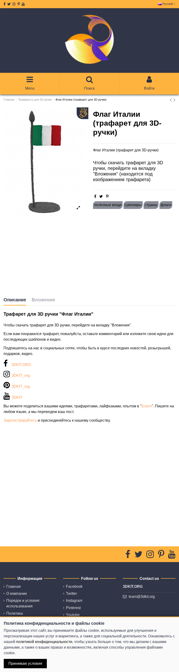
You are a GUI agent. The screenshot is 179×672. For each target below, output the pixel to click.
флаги (166, 205)
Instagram (74, 601)
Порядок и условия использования (22, 603)
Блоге (146, 406)
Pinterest (73, 608)
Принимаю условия (25, 663)
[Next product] (174, 100)
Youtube (73, 615)
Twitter (71, 593)
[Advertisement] (134, 253)
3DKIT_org (21, 375)
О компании (16, 593)
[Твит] (101, 196)
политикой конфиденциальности (44, 642)
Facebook (74, 586)
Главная (13, 586)
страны (151, 205)
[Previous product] (171, 100)
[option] (44, 163)
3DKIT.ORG (21, 365)
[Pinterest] (107, 196)
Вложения (43, 299)
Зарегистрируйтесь (20, 420)
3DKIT (17, 397)
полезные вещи (107, 205)
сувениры (132, 205)
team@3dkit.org (142, 597)
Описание (14, 299)
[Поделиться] (95, 196)
